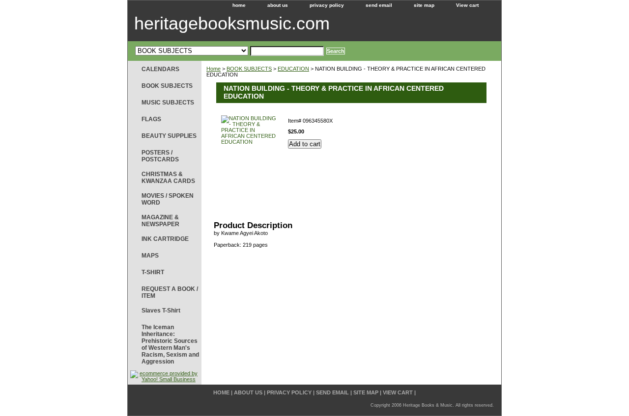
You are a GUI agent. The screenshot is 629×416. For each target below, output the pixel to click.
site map (424, 5)
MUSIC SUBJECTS (168, 102)
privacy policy (327, 5)
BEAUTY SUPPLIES (169, 135)
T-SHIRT (153, 272)
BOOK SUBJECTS (249, 69)
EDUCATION (293, 69)
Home (213, 69)
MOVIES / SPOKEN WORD (168, 199)
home (239, 5)
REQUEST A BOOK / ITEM (170, 292)
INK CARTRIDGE (165, 238)
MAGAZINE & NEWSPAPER (160, 221)
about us (277, 5)
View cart (467, 5)
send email (379, 5)
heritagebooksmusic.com (232, 23)
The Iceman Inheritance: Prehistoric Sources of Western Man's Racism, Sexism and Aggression (170, 344)
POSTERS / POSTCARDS (160, 156)
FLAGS (151, 119)
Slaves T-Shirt (161, 310)
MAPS (150, 255)
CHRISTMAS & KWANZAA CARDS (168, 177)
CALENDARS (160, 69)
